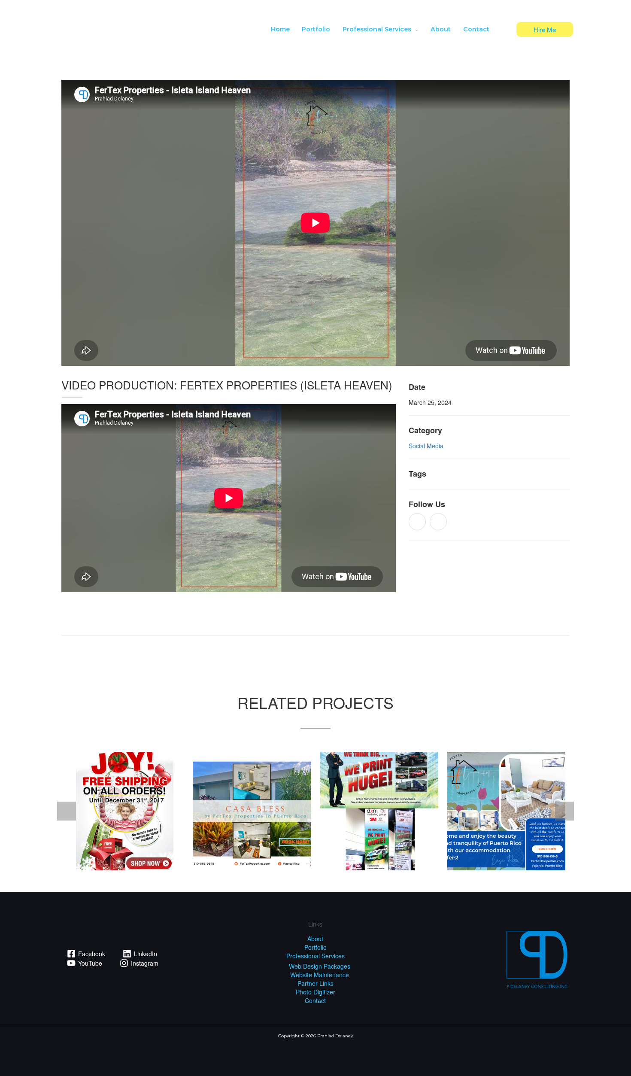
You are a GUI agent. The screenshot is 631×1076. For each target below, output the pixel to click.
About (315, 938)
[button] (544, 29)
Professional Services (315, 955)
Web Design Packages (319, 966)
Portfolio (315, 947)
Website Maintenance (319, 974)
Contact (315, 1000)
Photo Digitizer (315, 992)
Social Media (426, 445)
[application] (414, 29)
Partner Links (315, 983)
